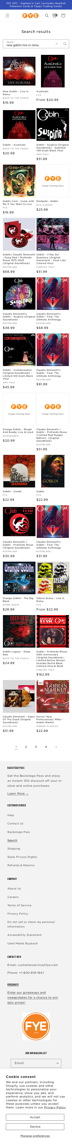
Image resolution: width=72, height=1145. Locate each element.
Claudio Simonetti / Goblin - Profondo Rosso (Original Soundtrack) (18, 544)
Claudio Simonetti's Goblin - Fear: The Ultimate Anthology (48, 316)
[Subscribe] (57, 1063)
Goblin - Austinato (14, 144)
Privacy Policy (55, 1107)
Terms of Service (19, 905)
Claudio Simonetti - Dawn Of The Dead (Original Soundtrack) (19, 719)
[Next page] (56, 747)
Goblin (40, 491)
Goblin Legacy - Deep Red (16, 653)
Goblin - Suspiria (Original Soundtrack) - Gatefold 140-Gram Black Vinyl (52, 147)
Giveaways (13, 984)
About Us (14, 888)
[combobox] (36, 44)
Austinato (42, 91)
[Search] (65, 44)
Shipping (13, 848)
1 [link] (16, 746)
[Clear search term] (57, 44)
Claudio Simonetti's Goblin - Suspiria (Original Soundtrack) (19, 316)
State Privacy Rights (22, 856)
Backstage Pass (18, 832)
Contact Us (15, 823)
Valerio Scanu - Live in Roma (50, 600)
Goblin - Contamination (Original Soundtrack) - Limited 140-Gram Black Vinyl (18, 374)
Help (10, 815)
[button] (7, 15)
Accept (35, 1117)
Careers (13, 897)
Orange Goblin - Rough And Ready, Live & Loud (18, 431)
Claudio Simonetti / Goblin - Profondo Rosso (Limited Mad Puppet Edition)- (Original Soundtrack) (51, 435)
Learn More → (18, 793)
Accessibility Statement (24, 934)
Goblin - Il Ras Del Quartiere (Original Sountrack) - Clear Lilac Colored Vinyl (51, 259)
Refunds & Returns (20, 865)
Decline (35, 1126)
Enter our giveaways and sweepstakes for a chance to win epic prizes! (32, 997)
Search (12, 840)
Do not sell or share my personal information (31, 924)
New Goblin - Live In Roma (16, 93)
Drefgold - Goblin (47, 201)
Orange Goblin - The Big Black (18, 600)
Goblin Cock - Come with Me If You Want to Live (18, 202)
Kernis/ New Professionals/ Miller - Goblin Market (50, 719)
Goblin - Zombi (12, 491)
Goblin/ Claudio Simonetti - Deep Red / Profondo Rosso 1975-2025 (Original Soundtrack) (19, 259)
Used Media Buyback (22, 943)
